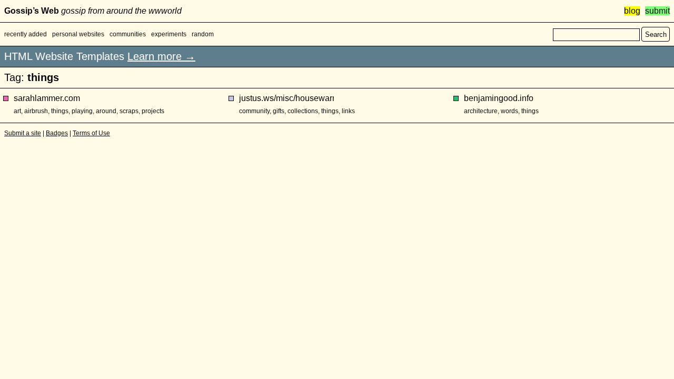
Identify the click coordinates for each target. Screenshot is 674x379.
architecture (481, 111)
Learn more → (161, 56)
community (254, 111)
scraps (129, 111)
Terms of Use (91, 133)
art (17, 111)
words (509, 111)
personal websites (78, 34)
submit (657, 10)
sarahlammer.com (47, 98)
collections (303, 111)
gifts (278, 111)
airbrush (36, 111)
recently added (25, 34)
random (203, 34)
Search (656, 34)
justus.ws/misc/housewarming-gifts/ (286, 98)
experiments (168, 34)
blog (632, 10)
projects (153, 111)
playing (82, 111)
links (348, 111)
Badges (57, 133)
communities (128, 34)
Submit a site (22, 133)
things (59, 111)
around (106, 111)
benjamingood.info (498, 98)
